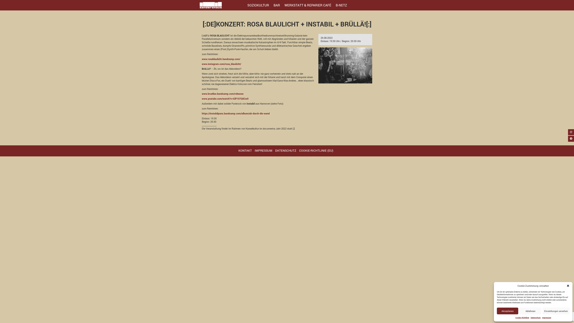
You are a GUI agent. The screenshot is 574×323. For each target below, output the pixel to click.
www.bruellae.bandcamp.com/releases (223, 93)
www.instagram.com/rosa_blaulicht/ (221, 63)
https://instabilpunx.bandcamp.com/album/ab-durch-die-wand (236, 113)
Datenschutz (536, 317)
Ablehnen (530, 311)
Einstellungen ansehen (556, 311)
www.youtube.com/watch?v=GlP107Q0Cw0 (225, 98)
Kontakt (245, 150)
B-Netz (341, 5)
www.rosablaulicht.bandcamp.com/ (221, 59)
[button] (568, 285)
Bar (277, 5)
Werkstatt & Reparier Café (307, 5)
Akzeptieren (508, 311)
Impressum (546, 317)
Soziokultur (258, 5)
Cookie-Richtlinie (522, 317)
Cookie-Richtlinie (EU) (316, 150)
